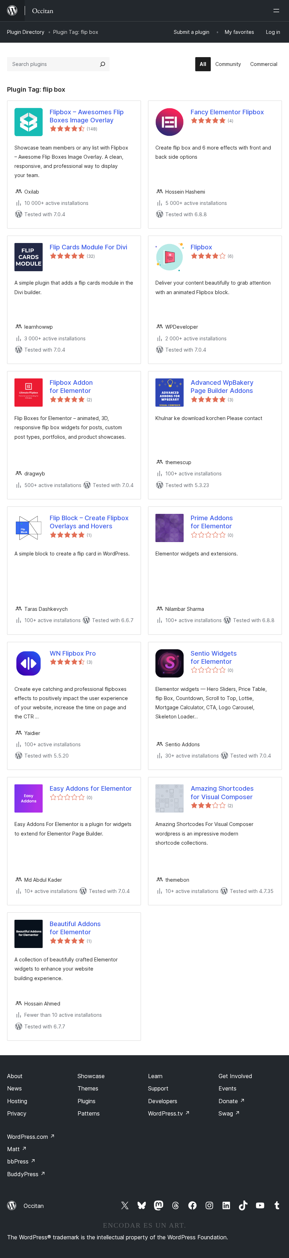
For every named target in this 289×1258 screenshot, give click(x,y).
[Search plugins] (103, 64)
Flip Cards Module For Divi (88, 247)
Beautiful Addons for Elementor (75, 928)
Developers (162, 1101)
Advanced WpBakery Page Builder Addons (222, 386)
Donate (232, 1101)
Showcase (91, 1076)
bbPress (21, 1161)
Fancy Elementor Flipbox (227, 112)
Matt (17, 1149)
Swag (229, 1113)
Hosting (17, 1101)
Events (227, 1088)
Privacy (16, 1113)
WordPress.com (31, 1136)
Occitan (34, 1205)
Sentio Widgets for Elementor (214, 657)
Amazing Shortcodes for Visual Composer (222, 792)
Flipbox (201, 247)
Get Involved (235, 1076)
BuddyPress (26, 1174)
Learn (155, 1076)
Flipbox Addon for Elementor (71, 386)
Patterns (89, 1113)
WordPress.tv (169, 1113)
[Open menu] (277, 10)
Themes (88, 1088)
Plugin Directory (25, 32)
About (15, 1076)
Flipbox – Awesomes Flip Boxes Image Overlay (87, 116)
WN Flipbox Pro (73, 653)
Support (158, 1088)
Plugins (87, 1101)
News (14, 1088)
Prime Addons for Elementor (212, 522)
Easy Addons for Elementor (91, 788)
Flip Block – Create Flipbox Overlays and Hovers (89, 522)
